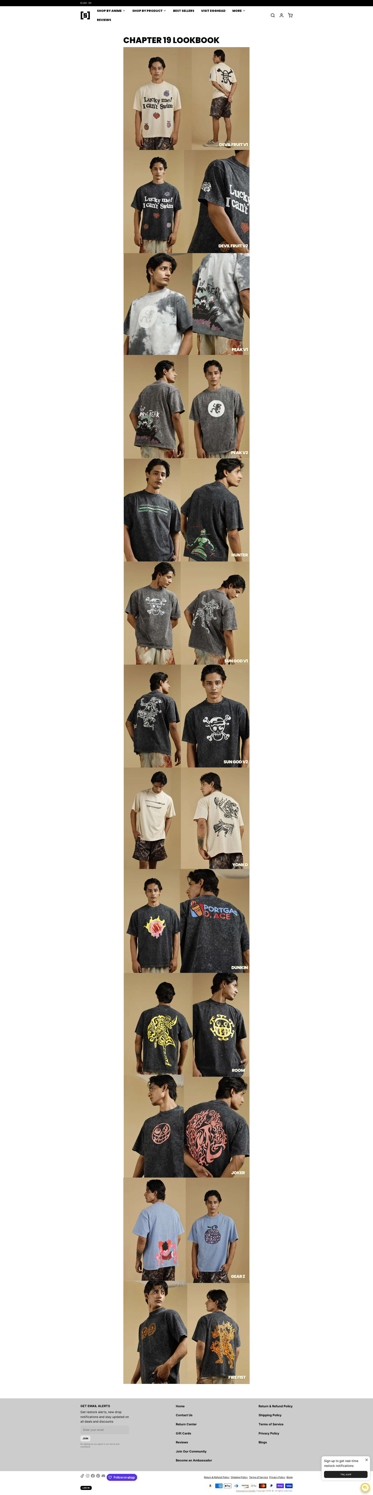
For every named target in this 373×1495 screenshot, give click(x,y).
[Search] (271, 15)
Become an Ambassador (194, 1460)
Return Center (186, 1424)
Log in (86, 1488)
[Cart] (289, 15)
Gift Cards (183, 1433)
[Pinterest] (98, 1477)
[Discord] (103, 1477)
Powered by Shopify (246, 1491)
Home (180, 1406)
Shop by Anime (109, 11)
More (237, 11)
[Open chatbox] (365, 1487)
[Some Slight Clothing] (85, 15)
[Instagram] (88, 1477)
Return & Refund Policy (276, 1406)
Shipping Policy (270, 1415)
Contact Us (184, 1415)
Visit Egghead (213, 11)
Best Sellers (183, 11)
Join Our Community (191, 1451)
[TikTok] (82, 1477)
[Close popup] (366, 1460)
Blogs (263, 1442)
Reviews (104, 20)
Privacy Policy (269, 1433)
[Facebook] (93, 1477)
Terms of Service (271, 1424)
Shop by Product (147, 11)
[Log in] (280, 15)
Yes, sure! (346, 1474)
